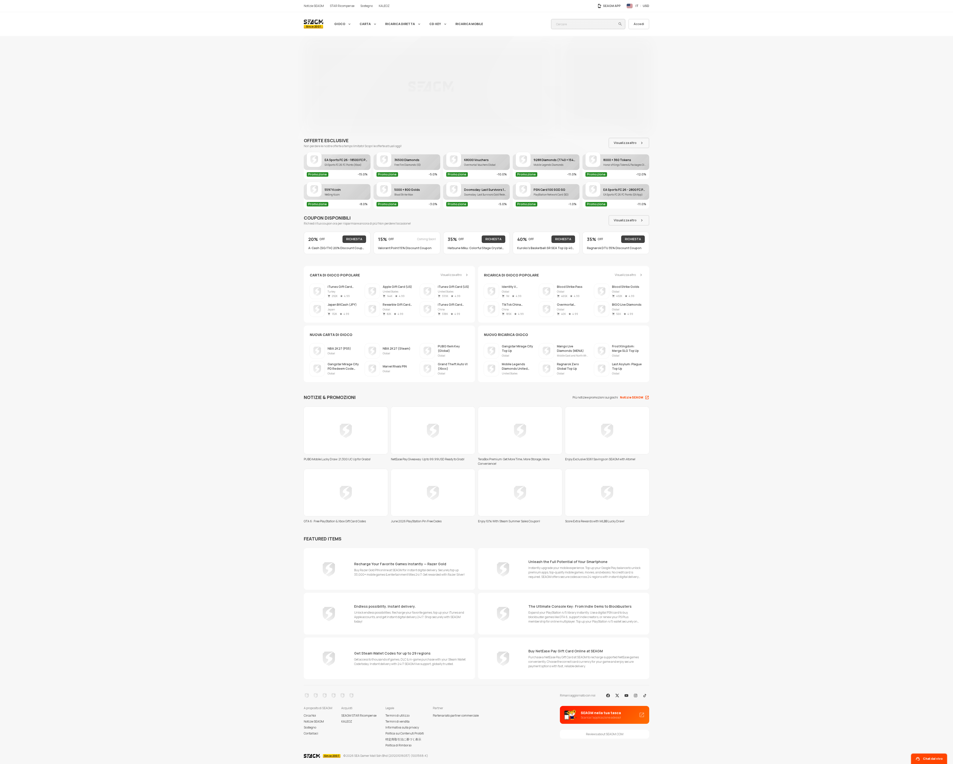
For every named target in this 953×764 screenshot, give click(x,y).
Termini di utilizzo (397, 715)
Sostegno (310, 727)
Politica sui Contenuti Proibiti (404, 733)
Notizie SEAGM (314, 721)
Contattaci (311, 733)
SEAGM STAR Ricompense (358, 715)
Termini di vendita (397, 721)
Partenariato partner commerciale (456, 715)
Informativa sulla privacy (402, 727)
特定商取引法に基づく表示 (403, 739)
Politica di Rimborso (398, 745)
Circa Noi (310, 715)
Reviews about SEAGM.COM (604, 734)
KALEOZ (346, 721)
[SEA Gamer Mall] (313, 24)
